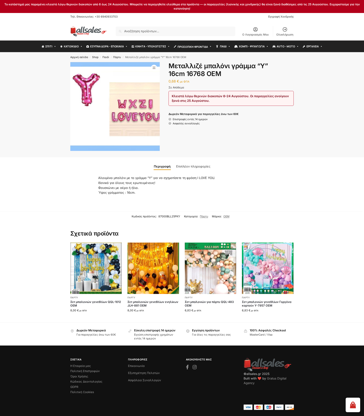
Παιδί (105, 57)
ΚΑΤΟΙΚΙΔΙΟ (71, 46)
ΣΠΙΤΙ (48, 46)
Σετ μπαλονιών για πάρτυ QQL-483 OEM (209, 304)
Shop (95, 57)
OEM (226, 216)
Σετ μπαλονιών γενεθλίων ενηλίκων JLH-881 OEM (152, 304)
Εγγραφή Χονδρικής (281, 16)
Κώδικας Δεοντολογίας (86, 381)
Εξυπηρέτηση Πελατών (144, 373)
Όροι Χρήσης (79, 376)
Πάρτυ (117, 57)
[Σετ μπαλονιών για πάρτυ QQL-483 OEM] (210, 268)
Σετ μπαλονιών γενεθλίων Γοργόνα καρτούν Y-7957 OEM (266, 304)
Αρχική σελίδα (79, 57)
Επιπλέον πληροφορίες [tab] (193, 166)
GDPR (74, 387)
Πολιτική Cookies (82, 392)
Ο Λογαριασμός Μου (255, 34)
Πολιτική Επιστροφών (85, 371)
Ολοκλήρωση (284, 34)
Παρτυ (74, 297)
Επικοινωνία (136, 366)
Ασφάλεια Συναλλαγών (144, 380)
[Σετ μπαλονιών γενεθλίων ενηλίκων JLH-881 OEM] (153, 268)
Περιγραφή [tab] (162, 166)
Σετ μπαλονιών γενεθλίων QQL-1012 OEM (95, 304)
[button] (154, 68)
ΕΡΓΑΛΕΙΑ (312, 46)
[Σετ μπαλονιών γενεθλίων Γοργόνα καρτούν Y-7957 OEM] (267, 268)
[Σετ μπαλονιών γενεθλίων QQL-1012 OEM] (96, 268)
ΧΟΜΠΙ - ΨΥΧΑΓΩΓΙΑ (252, 46)
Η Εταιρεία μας (80, 366)
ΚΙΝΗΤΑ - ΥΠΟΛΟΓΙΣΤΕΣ (150, 46)
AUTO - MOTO (286, 46)
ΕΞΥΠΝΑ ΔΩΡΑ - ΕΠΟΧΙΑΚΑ (107, 46)
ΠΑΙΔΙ (223, 46)
